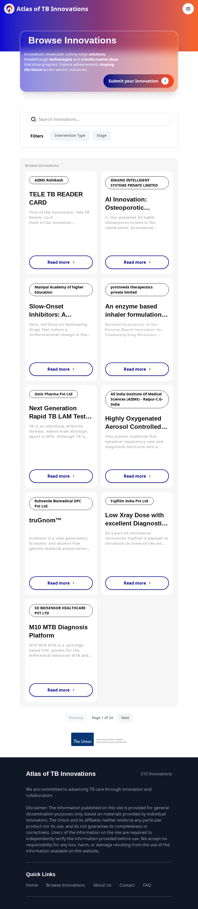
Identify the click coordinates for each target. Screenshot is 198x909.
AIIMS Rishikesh (49, 180)
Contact (127, 885)
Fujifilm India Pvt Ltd (129, 500)
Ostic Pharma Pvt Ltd (53, 394)
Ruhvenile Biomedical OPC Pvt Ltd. (58, 503)
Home (32, 885)
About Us (102, 885)
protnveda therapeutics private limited (132, 290)
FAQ (147, 885)
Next (125, 717)
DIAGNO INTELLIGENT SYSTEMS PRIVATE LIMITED (134, 183)
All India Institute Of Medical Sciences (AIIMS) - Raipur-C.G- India (137, 399)
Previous (76, 717)
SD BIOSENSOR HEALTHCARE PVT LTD (60, 610)
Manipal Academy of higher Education (59, 290)
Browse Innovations (65, 885)
